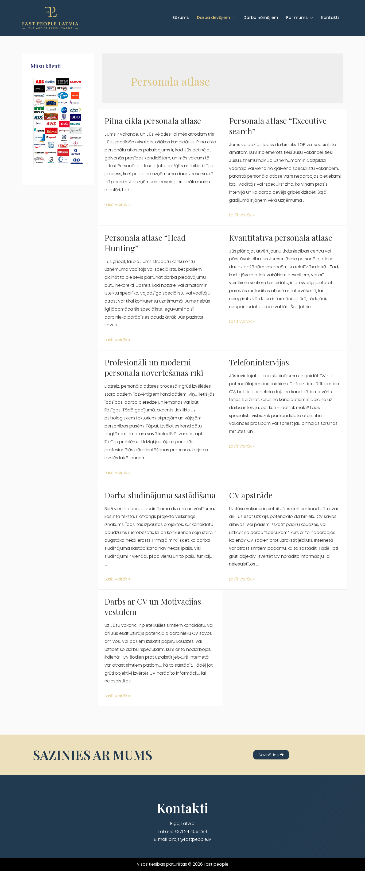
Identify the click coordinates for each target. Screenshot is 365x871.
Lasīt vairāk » (117, 204)
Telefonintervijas (259, 362)
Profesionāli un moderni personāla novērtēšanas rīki (153, 367)
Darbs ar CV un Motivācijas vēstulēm (152, 606)
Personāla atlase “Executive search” (278, 125)
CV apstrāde (250, 495)
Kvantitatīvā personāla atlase (280, 237)
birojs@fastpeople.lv (190, 839)
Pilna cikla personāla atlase (152, 120)
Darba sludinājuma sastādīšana (160, 495)
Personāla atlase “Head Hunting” (145, 242)
